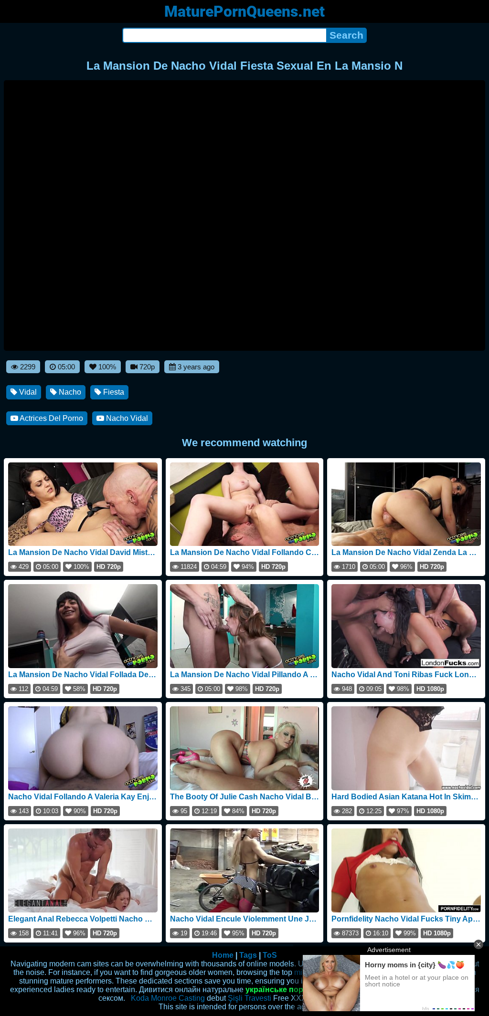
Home (223, 955)
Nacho (69, 392)
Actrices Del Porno (50, 418)
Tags (248, 955)
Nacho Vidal (126, 418)
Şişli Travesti (249, 998)
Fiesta (112, 392)
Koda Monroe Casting (168, 998)
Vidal (27, 392)
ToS (270, 955)
